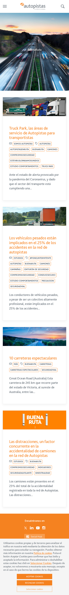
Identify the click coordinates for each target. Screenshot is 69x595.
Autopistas (45, 143)
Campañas (15, 269)
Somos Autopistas (23, 143)
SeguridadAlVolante (21, 473)
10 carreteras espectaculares (33, 358)
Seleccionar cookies (34, 589)
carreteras (45, 364)
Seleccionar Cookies (40, 563)
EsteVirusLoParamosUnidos (24, 160)
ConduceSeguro (46, 275)
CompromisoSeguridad (22, 155)
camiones (52, 149)
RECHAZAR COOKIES (34, 583)
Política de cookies (43, 553)
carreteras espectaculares (24, 370)
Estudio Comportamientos (24, 166)
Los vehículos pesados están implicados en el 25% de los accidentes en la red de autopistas (32, 244)
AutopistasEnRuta (19, 149)
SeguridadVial (17, 286)
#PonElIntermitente (40, 258)
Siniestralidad (42, 473)
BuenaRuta (38, 149)
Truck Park (47, 166)
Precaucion (48, 281)
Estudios (18, 258)
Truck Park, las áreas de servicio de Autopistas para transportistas (32, 133)
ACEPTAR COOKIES (34, 576)
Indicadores (44, 467)
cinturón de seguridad (36, 269)
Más (16, 364)
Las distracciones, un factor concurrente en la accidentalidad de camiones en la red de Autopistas (32, 448)
